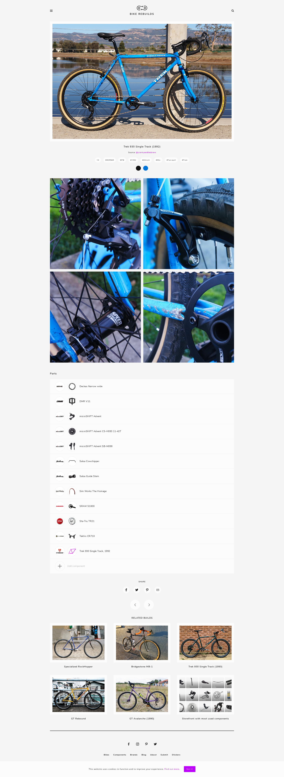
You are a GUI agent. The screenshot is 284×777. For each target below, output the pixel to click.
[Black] (138, 168)
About (153, 754)
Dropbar (109, 160)
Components (119, 754)
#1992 (133, 160)
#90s (158, 160)
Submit (164, 754)
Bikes (106, 754)
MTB (122, 160)
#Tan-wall (171, 160)
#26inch (146, 160)
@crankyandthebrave (146, 152)
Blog (144, 754)
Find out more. (172, 769)
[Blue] (145, 168)
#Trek (184, 160)
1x (98, 160)
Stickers (176, 754)
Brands (134, 754)
